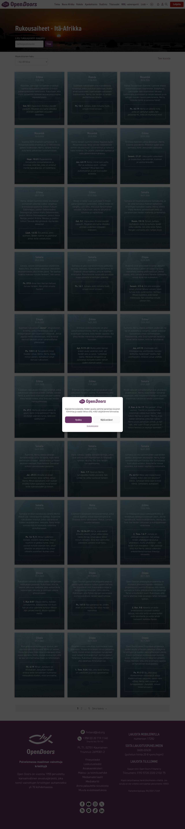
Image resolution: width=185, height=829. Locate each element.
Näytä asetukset (107, 419)
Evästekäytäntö (92, 426)
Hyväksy (78, 419)
